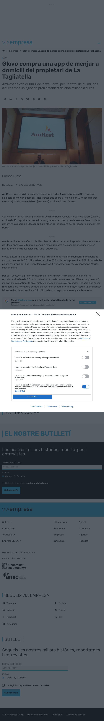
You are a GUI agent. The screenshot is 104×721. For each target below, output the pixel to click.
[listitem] (52, 351)
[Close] (98, 314)
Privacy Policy (67, 406)
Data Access (52, 406)
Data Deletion (37, 406)
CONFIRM (32, 397)
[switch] (85, 357)
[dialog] (52, 360)
